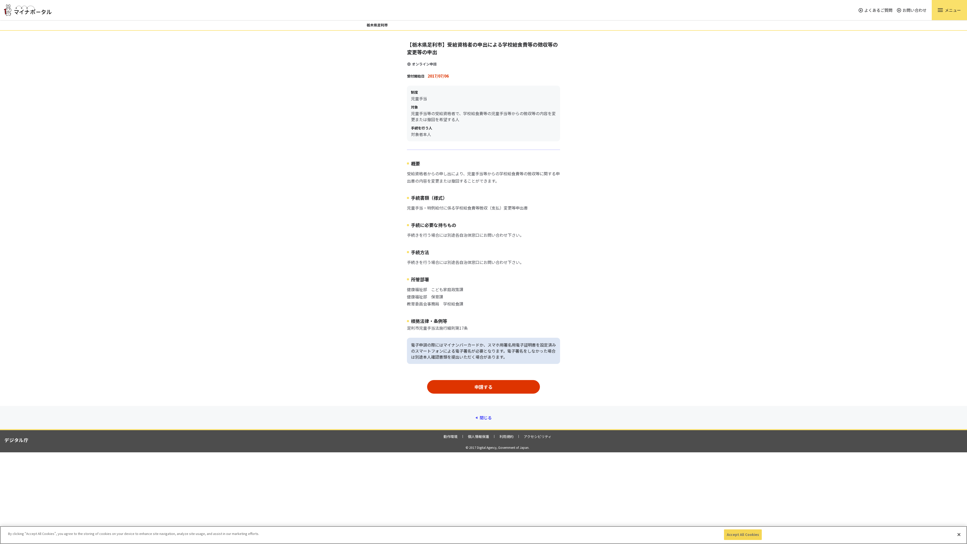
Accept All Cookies (743, 534)
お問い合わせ (915, 10)
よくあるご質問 (878, 10)
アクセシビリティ (537, 436)
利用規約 (506, 436)
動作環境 (450, 436)
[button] (949, 10)
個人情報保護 (478, 436)
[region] (483, 535)
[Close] (958, 534)
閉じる (486, 418)
